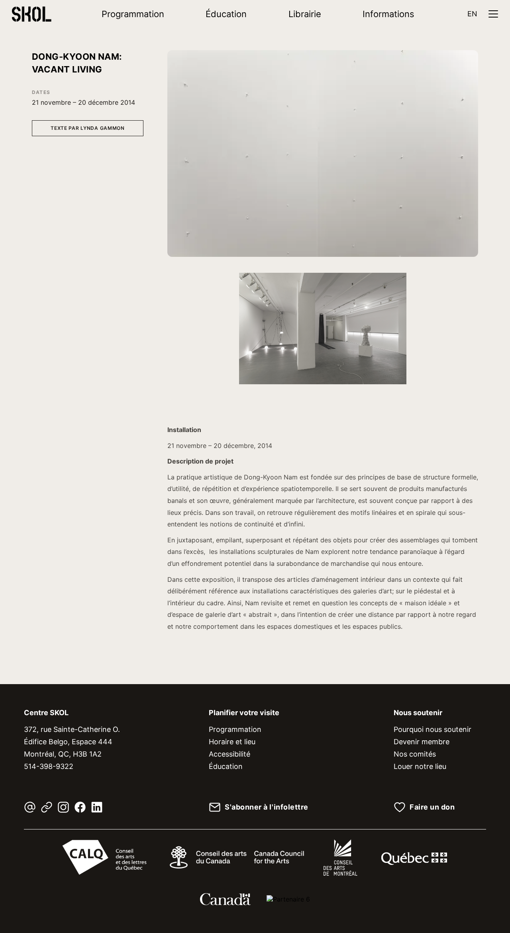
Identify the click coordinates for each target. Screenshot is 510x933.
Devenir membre (421, 741)
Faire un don (432, 807)
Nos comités (415, 754)
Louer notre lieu (420, 766)
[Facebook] (80, 807)
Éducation (226, 14)
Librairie (304, 14)
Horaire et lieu (232, 741)
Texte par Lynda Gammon (88, 128)
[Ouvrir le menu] (493, 14)
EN (472, 14)
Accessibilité (229, 754)
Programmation (133, 14)
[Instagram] (63, 807)
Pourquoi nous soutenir (432, 729)
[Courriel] (30, 807)
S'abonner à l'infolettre (266, 807)
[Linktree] (47, 807)
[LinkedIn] (97, 807)
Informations (388, 14)
